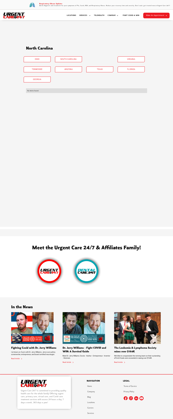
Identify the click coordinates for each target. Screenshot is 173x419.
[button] (85, 15)
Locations (71, 15)
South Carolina (68, 59)
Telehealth (99, 15)
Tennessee (37, 69)
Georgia (37, 79)
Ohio (37, 59)
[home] (14, 15)
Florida (131, 69)
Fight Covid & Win (131, 15)
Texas (100, 69)
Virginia (131, 59)
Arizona (68, 69)
